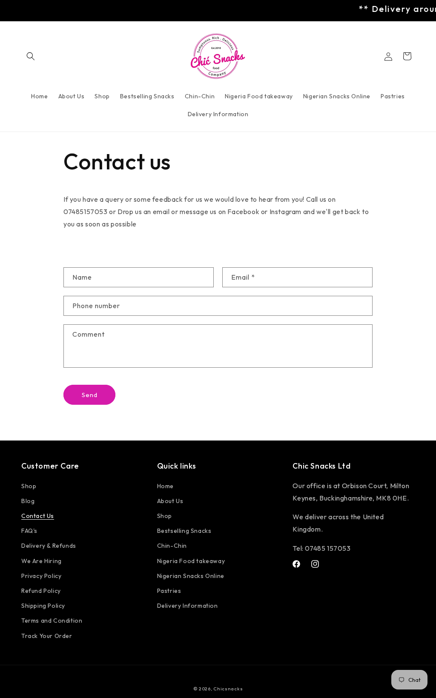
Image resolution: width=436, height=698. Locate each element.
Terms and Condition (51, 620)
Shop (28, 486)
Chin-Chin (172, 545)
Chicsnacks (228, 689)
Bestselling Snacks (184, 531)
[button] (30, 56)
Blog (27, 501)
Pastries (169, 591)
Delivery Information (187, 605)
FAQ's (29, 531)
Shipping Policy (43, 605)
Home (165, 486)
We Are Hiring (41, 561)
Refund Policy (41, 591)
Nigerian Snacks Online (190, 576)
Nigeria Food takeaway (191, 561)
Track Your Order (46, 636)
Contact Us (37, 516)
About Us (170, 501)
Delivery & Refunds (48, 545)
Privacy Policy (41, 576)
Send (90, 395)
